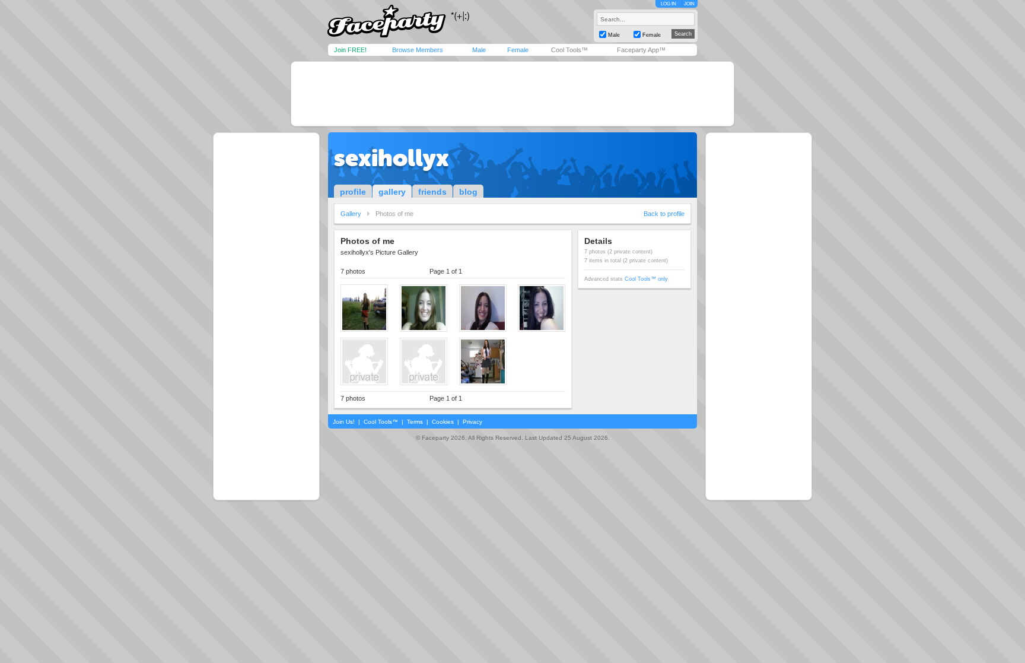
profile (353, 191)
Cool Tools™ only (646, 279)
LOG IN (668, 4)
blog (468, 191)
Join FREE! (350, 49)
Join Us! (344, 421)
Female (518, 49)
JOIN (689, 4)
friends (432, 191)
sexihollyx (391, 158)
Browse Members (417, 49)
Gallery (350, 213)
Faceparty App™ (641, 49)
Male (479, 49)
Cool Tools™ (569, 49)
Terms (415, 421)
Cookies (443, 421)
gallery (392, 191)
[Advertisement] (512, 93)
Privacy (472, 421)
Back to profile (664, 213)
